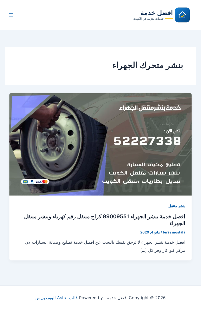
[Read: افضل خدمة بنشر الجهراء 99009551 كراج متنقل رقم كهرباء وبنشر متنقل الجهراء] (100, 144)
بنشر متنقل (176, 206)
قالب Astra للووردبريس (56, 297)
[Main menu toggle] (11, 15)
